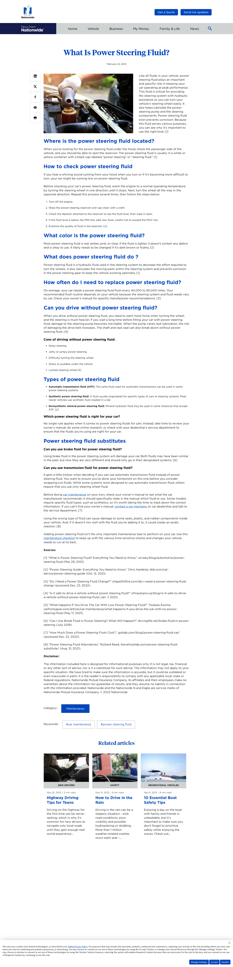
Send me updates (196, 12)
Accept (214, 962)
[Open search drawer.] (210, 28)
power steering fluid (117, 724)
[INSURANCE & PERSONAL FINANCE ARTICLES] (32, 28)
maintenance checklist (59, 538)
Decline (225, 962)
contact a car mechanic (131, 506)
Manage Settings (199, 962)
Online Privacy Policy (77, 946)
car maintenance (74, 494)
